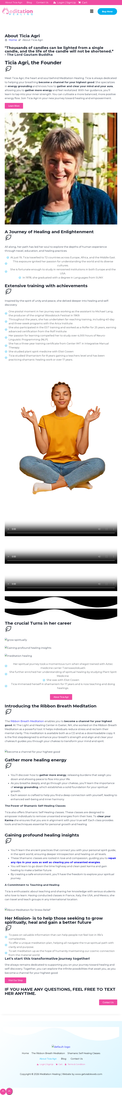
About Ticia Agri (13, 2)
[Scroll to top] (3, 1092)
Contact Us (42, 2)
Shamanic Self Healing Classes (84, 1053)
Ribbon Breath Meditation (27, 721)
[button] (92, 11)
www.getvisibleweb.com (88, 1074)
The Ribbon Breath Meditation (48, 1053)
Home (25, 1053)
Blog (29, 2)
